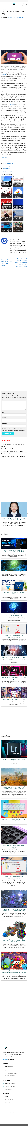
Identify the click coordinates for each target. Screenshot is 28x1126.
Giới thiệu (7, 1096)
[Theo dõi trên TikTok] (11, 1110)
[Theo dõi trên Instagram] (9, 1110)
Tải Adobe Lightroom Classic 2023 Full (14, 760)
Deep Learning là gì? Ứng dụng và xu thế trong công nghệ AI (14, 614)
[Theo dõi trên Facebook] (7, 1110)
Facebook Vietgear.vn (8, 171)
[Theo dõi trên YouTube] (20, 1110)
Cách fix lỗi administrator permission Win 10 (14, 636)
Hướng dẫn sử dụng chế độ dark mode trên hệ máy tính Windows (13, 457)
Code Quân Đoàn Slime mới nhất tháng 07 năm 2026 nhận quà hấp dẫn (14, 971)
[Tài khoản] (23, 4)
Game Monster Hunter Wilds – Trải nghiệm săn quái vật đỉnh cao (14, 787)
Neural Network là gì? (14, 572)
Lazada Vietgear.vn (8, 163)
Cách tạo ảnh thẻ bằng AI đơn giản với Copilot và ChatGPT (14, 518)
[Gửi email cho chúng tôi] (14, 1110)
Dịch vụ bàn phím (9, 1099)
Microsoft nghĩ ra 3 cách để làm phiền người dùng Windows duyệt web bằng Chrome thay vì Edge (21, 262)
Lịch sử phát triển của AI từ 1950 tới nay (14, 678)
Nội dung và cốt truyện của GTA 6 (14, 699)
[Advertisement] (14, 35)
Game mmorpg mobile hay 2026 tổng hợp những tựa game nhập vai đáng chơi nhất (14, 910)
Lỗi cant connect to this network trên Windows (12, 451)
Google (12, 104)
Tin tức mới (3, 9)
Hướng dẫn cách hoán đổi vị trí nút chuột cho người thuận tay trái (13, 445)
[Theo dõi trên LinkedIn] (18, 1110)
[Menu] (2, 4)
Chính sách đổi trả (9, 1089)
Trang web (4, 423)
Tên (3, 412)
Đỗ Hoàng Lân (20, 17)
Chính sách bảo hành (10, 1086)
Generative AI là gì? (5, 453)
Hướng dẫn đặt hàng (10, 1083)
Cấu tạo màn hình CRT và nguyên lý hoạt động (14, 940)
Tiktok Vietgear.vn (7, 166)
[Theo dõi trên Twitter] (13, 1110)
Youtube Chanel (7, 168)
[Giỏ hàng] (26, 4)
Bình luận (4, 400)
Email (4, 417)
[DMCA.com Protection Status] (8, 1059)
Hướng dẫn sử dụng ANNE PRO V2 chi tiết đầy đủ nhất (14, 820)
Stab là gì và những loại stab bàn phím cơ (14, 846)
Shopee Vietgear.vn (8, 161)
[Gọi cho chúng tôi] (16, 1110)
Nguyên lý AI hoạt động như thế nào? (14, 657)
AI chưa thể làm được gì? (7, 448)
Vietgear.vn (4, 157)
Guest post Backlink (9, 1102)
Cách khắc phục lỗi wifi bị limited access (14, 593)
